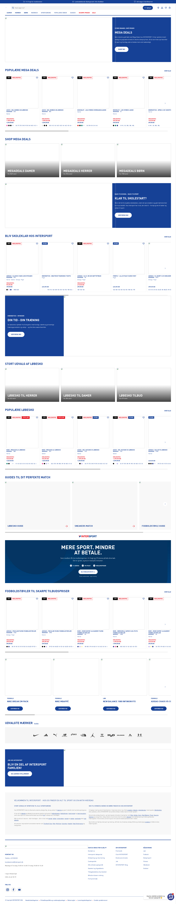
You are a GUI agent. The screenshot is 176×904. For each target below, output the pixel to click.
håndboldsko (158, 810)
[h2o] (111, 735)
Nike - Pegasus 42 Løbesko (15, 450)
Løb (144, 851)
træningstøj (71, 813)
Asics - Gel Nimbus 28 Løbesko (17, 110)
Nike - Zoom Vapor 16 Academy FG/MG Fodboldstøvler (90, 632)
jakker (54, 818)
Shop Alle (167, 70)
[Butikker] (158, 8)
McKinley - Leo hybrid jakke (123, 110)
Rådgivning (147, 848)
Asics (139, 815)
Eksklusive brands (122, 858)
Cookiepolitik (92, 861)
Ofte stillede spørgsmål (95, 865)
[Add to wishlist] (37, 77)
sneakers (130, 810)
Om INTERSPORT (121, 848)
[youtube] (19, 889)
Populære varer (60, 13)
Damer (9, 13)
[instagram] (7, 889)
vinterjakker (60, 818)
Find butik (119, 851)
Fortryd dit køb (92, 879)
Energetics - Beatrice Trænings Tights (56, 276)
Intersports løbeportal (95, 854)
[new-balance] (64, 735)
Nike (54, 823)
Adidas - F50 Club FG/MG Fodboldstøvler (21, 631)
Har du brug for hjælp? (97, 848)
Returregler (71, 900)
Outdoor (145, 868)
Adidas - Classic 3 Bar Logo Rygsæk (19, 276)
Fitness (145, 861)
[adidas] (46, 735)
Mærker (34, 13)
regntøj (66, 818)
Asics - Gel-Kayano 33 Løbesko (88, 450)
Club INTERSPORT (122, 854)
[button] (165, 103)
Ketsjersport (147, 858)
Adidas (136, 815)
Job (117, 861)
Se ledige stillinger (20, 774)
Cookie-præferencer (101, 900)
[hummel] (102, 735)
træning (59, 810)
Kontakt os (91, 851)
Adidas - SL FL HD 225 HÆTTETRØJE (89, 276)
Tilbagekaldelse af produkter (97, 872)
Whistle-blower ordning (95, 875)
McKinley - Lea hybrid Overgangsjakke (91, 110)
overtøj (50, 818)
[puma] (55, 735)
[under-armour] (139, 735)
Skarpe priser (84, 13)
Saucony (156, 815)
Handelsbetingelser (31, 900)
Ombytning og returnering (96, 858)
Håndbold (146, 865)
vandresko (78, 818)
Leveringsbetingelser (85, 900)
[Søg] (13, 8)
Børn (26, 13)
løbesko (23, 813)
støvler (72, 818)
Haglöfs (70, 823)
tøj (44, 815)
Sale (94, 13)
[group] (28, 685)
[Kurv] (169, 8)
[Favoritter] (166, 8)
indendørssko (142, 810)
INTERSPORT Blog (122, 865)
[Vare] (22, 92)
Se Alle (36, 723)
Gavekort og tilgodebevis (96, 868)
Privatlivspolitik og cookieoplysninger (53, 900)
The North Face (48, 823)
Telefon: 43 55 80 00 (11, 858)
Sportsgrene (46, 13)
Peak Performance (78, 823)
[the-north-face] (83, 735)
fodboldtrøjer (64, 813)
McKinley (58, 823)
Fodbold (145, 854)
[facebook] (13, 889)
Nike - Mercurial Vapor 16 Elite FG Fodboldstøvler (125, 632)
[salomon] (121, 735)
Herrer (18, 13)
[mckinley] (130, 735)
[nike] (36, 735)
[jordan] (93, 735)
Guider (72, 13)
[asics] (74, 735)
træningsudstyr (81, 813)
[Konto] (162, 8)
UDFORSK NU (123, 215)
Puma (151, 815)
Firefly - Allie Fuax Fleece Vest (124, 276)
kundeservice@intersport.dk (14, 862)
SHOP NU (121, 49)
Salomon (91, 817)
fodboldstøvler (56, 813)
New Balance (145, 815)
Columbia (64, 823)
